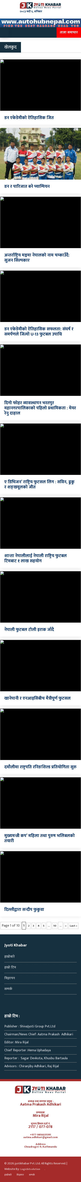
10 (54, 926)
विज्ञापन (9, 978)
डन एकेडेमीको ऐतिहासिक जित (29, 117)
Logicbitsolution (30, 1169)
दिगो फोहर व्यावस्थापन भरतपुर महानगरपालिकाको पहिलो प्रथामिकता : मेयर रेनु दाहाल (40, 408)
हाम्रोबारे (9, 957)
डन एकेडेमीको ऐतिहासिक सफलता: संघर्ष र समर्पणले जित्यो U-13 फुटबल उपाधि (38, 331)
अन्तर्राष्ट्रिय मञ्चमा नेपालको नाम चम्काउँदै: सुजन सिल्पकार (37, 258)
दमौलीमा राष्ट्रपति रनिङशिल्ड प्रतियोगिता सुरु (40, 767)
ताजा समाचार (69, 32)
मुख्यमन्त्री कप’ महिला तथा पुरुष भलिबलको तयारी (39, 838)
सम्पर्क (8, 989)
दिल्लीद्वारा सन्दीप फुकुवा (24, 909)
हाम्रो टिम (10, 967)
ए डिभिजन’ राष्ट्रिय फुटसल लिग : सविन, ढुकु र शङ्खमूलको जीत (39, 484)
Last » (73, 926)
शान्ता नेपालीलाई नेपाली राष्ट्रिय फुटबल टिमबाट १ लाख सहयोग (35, 558)
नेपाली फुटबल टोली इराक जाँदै (29, 629)
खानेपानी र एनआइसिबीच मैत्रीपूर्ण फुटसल (37, 698)
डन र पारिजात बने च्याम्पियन (27, 186)
